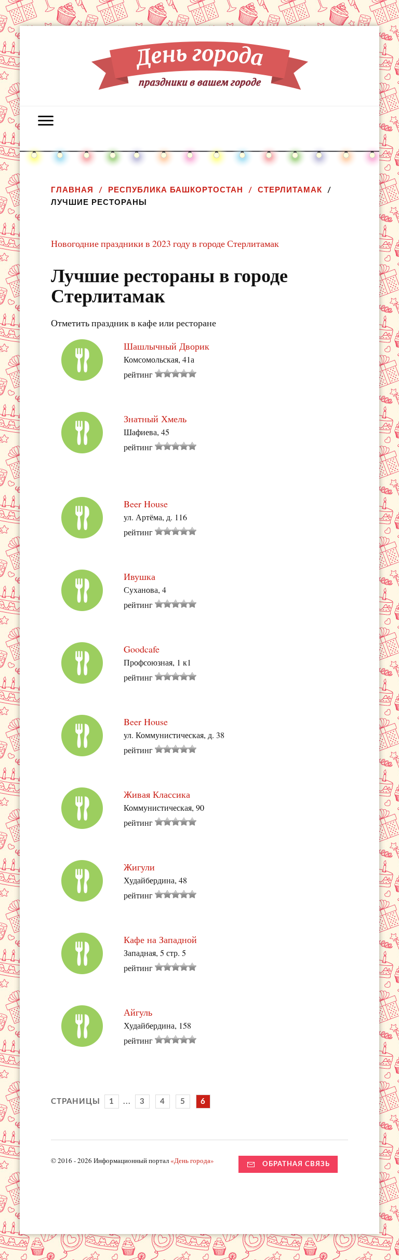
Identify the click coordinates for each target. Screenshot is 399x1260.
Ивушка (139, 576)
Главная (72, 189)
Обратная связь (296, 1164)
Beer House (146, 503)
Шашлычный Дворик (166, 346)
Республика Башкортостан (175, 189)
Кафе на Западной (160, 939)
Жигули (139, 867)
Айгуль (138, 1012)
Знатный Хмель (155, 418)
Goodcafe (141, 649)
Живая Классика (157, 794)
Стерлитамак (290, 189)
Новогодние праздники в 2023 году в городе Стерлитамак (165, 243)
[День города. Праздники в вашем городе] (199, 81)
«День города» (192, 1160)
